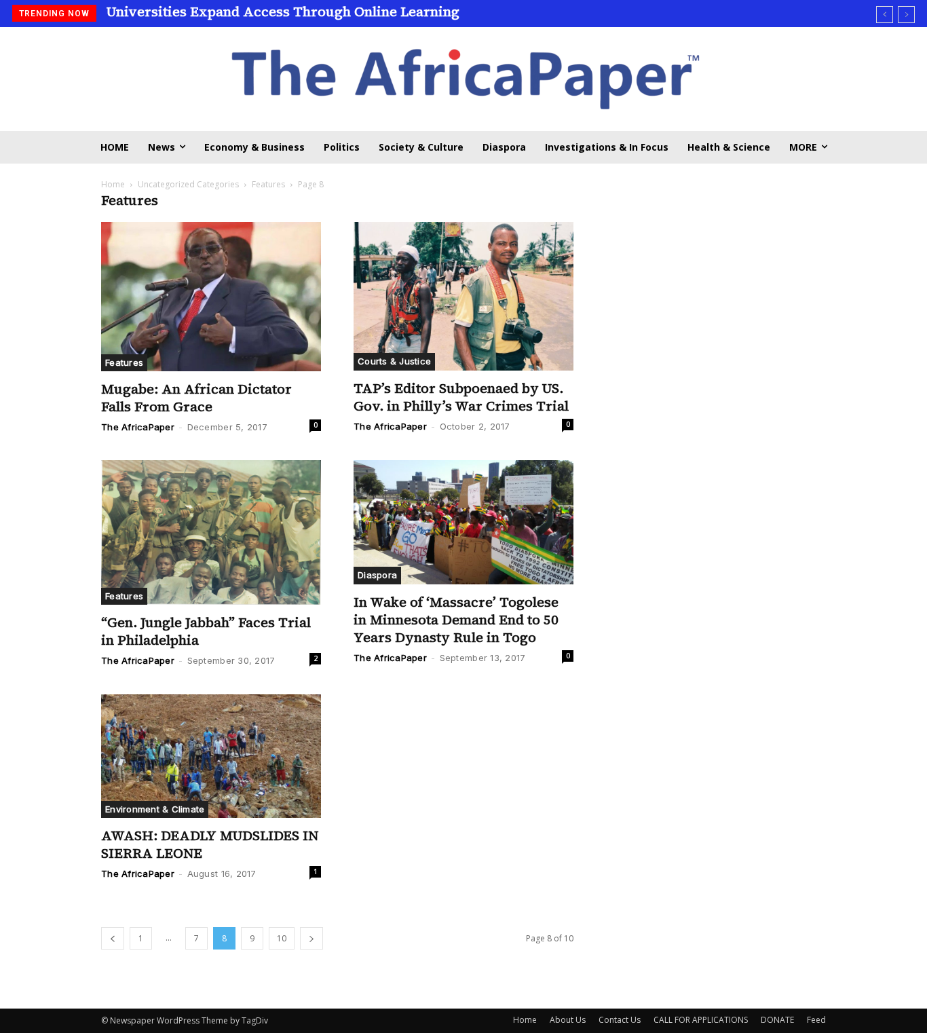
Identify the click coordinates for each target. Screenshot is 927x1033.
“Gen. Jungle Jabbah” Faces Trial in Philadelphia (206, 631)
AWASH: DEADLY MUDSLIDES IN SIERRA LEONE (209, 844)
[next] (906, 14)
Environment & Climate (154, 809)
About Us (568, 1020)
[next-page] (311, 938)
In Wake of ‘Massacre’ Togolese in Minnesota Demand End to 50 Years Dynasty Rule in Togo (456, 620)
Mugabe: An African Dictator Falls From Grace (196, 397)
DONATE (777, 1020)
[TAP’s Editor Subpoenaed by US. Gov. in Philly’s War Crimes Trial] (463, 296)
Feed (816, 1020)
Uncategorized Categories (188, 184)
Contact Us (620, 1020)
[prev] (884, 14)
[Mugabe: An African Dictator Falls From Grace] (211, 297)
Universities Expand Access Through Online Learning (283, 11)
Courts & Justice (394, 361)
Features (268, 184)
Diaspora (377, 574)
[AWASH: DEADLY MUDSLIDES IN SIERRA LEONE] (211, 756)
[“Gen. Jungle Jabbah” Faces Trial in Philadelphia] (211, 532)
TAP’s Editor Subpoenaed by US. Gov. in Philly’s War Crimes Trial (461, 397)
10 (281, 938)
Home (113, 184)
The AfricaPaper (137, 426)
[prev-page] (112, 938)
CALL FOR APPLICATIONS (701, 1020)
